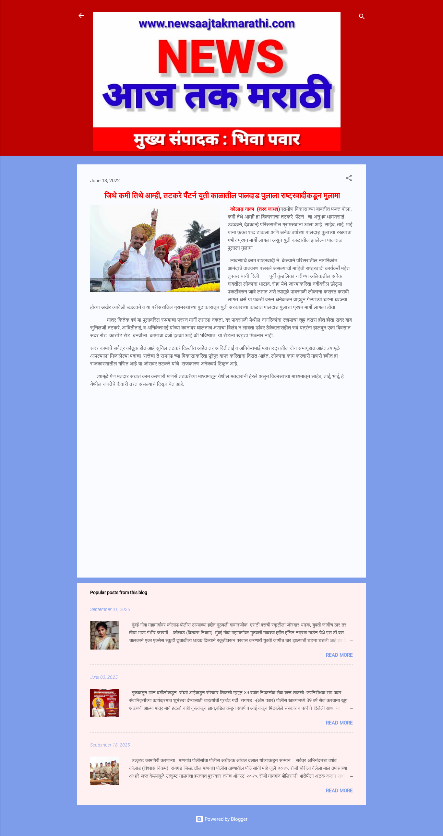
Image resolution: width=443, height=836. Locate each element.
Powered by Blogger (225, 819)
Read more (339, 655)
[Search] (362, 18)
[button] (349, 179)
